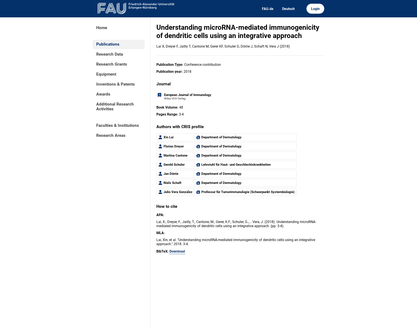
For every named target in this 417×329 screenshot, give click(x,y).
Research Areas (111, 135)
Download (177, 251)
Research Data (109, 54)
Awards (103, 94)
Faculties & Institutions (117, 125)
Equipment (106, 74)
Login (315, 9)
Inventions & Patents (115, 84)
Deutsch (288, 9)
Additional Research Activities (115, 106)
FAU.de (267, 9)
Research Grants (111, 64)
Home (101, 27)
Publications (107, 44)
